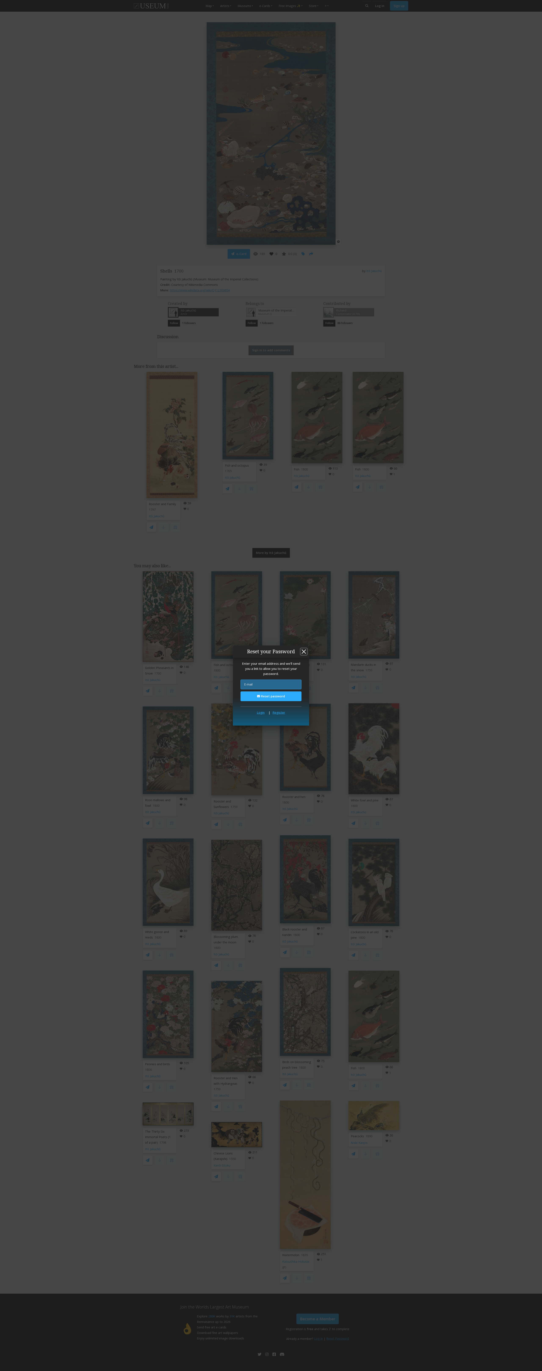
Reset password (272, 696)
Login (261, 712)
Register (278, 712)
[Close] (304, 651)
